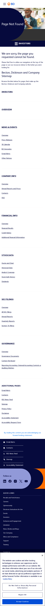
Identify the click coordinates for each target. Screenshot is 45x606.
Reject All (22, 595)
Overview (7, 110)
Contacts (5, 193)
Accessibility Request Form (11, 422)
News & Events (9, 127)
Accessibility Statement (10, 418)
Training (6, 544)
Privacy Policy (6, 409)
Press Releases (7, 140)
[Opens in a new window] (4, 481)
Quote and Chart (8, 263)
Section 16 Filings (8, 326)
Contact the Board (8, 361)
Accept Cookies (22, 601)
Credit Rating (6, 233)
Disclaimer (5, 413)
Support (6, 541)
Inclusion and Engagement (12, 521)
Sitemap (5, 404)
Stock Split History (8, 277)
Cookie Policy (7, 579)
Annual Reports (7, 317)
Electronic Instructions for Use (13, 509)
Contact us (6, 552)
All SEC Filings (6, 312)
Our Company (8, 533)
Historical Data (7, 268)
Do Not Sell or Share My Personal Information (22, 587)
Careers (6, 501)
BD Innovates (7, 149)
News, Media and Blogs (11, 529)
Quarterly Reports (8, 321)
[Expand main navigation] (4, 4)
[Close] (42, 555)
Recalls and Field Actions (11, 498)
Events (5, 513)
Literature (6, 525)
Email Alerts (6, 154)
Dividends (5, 282)
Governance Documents (10, 356)
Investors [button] (24, 44)
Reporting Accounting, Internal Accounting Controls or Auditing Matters (21, 367)
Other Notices (7, 158)
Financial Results (7, 228)
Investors (7, 92)
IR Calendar (6, 145)
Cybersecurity (7, 505)
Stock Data (8, 255)
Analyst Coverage (8, 272)
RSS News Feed (7, 400)
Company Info (9, 176)
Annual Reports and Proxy (11, 189)
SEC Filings (8, 299)
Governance (8, 344)
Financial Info (9, 216)
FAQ (3, 198)
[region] (22, 579)
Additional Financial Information (13, 237)
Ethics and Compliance (10, 537)
